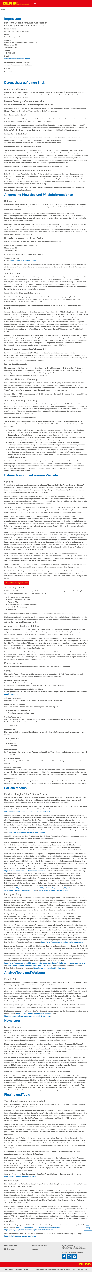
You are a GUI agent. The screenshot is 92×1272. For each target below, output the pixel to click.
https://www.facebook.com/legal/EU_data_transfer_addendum (39, 888)
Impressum (9, 1269)
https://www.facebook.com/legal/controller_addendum (25, 871)
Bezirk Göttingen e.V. (80, 1269)
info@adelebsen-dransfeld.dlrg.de (17, 59)
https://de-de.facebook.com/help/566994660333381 (27, 966)
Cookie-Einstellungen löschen (17, 583)
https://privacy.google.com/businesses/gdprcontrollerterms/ (39, 1227)
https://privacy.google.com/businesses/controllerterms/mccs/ (27, 1016)
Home (3, 9)
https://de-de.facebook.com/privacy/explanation (27, 832)
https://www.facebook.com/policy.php (53, 890)
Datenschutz (18, 1269)
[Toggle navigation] (34, 3)
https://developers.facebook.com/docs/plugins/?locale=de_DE (27, 811)
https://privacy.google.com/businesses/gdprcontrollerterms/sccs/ (28, 1230)
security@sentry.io (11, 694)
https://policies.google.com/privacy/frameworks (34, 1014)
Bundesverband (41, 1269)
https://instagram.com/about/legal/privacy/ (49, 968)
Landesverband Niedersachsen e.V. (60, 1269)
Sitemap (26, 1269)
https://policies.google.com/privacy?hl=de (20, 1177)
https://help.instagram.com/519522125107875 (69, 963)
